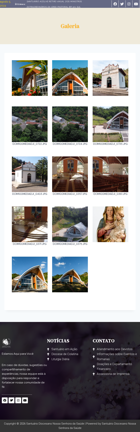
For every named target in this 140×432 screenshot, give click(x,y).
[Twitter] (121, 3)
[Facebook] (115, 3)
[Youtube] (135, 3)
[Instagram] (128, 3)
